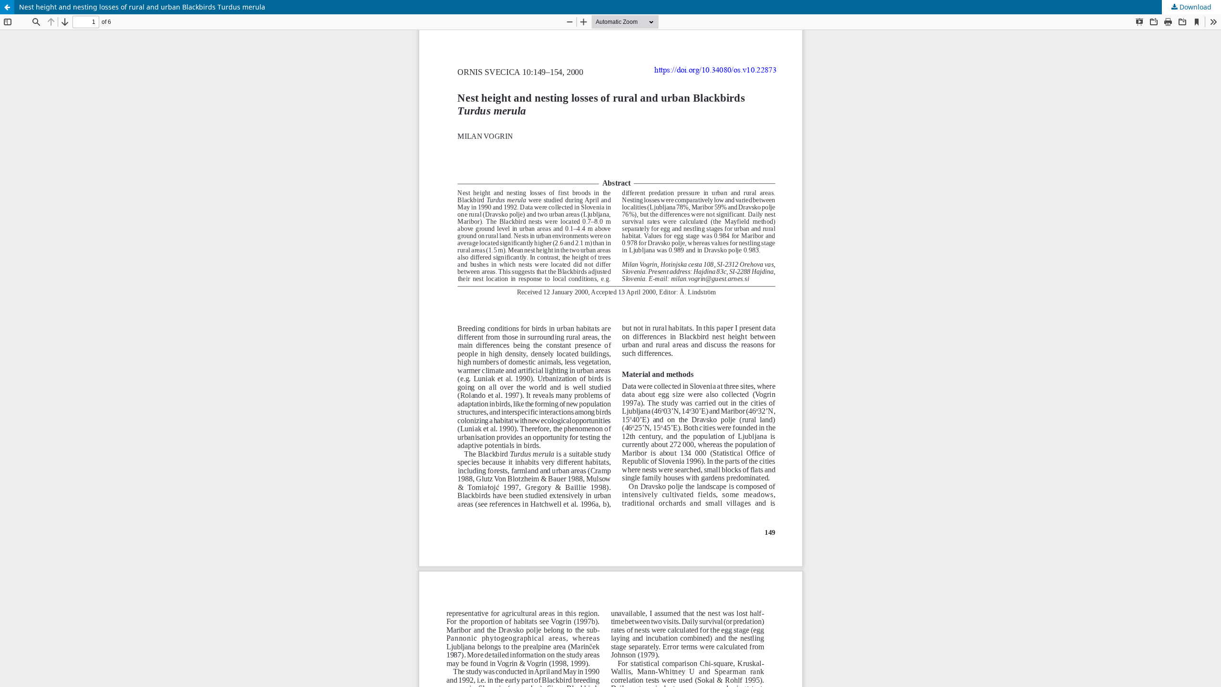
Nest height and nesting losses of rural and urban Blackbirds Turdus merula (142, 6)
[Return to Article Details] (7, 7)
